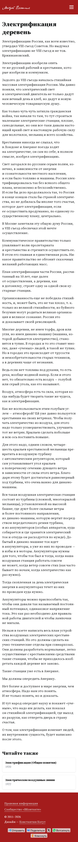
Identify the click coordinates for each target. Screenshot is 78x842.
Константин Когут (32, 822)
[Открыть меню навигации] (71, 7)
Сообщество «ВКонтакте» (22, 809)
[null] (16, 830)
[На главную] (17, 7)
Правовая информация (21, 803)
